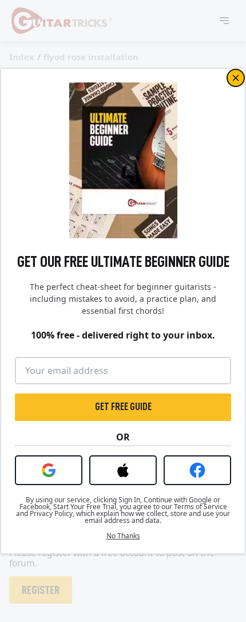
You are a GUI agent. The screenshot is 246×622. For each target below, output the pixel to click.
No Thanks (123, 536)
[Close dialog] (235, 77)
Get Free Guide (123, 406)
